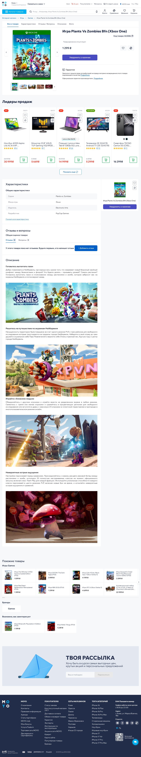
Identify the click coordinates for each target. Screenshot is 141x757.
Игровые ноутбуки (100, 730)
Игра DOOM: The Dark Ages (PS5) (56, 573)
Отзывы (10, 240)
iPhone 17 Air (97, 736)
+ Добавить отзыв (86, 248)
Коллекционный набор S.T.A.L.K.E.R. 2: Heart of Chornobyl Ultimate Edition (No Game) (125, 587)
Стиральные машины (101, 721)
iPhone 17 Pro (97, 740)
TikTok (137, 723)
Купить (23, 160)
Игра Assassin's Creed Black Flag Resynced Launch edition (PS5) (124, 573)
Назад (6, 52)
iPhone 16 (96, 705)
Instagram (127, 723)
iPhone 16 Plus (97, 708)
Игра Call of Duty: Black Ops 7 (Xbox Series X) (90, 573)
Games (11, 608)
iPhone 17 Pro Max (99, 743)
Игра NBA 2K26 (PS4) (56, 587)
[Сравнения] (25, 120)
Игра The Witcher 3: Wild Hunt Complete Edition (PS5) (23, 573)
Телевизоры (97, 718)
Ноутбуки (96, 727)
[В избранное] (25, 115)
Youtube (117, 723)
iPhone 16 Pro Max (99, 715)
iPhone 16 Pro (97, 711)
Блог (68, 4)
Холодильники (98, 724)
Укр (132, 4)
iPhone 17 (96, 733)
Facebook (122, 723)
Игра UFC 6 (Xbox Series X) (92, 587)
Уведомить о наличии (79, 57)
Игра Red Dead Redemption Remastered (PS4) (23, 587)
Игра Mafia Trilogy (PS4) (66, 625)
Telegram (132, 723)
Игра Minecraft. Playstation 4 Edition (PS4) (27, 624)
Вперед (54, 87)
